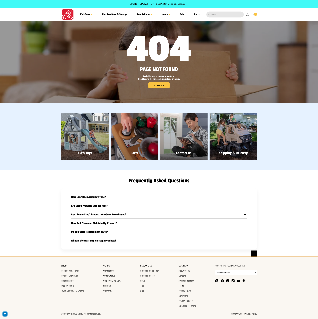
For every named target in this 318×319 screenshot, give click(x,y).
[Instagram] (227, 280)
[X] (216, 280)
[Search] (209, 14)
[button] (86, 14)
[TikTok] (233, 280)
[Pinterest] (243, 280)
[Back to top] (254, 253)
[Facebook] (222, 280)
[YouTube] (238, 280)
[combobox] (225, 15)
